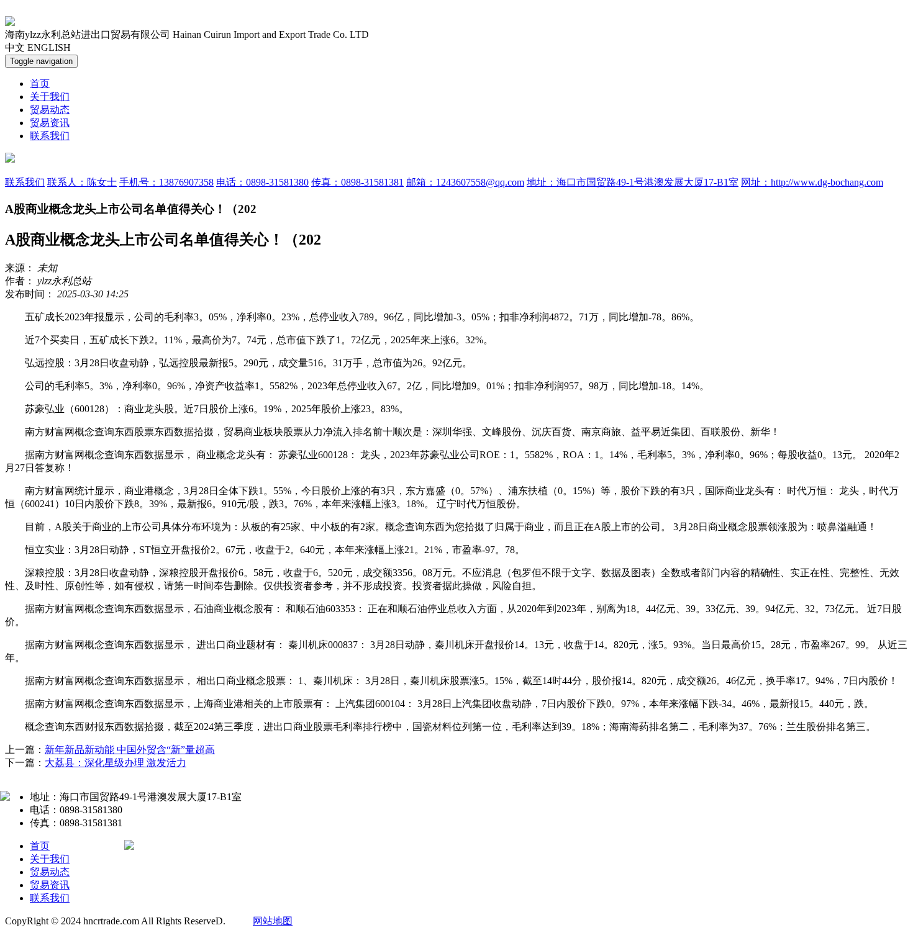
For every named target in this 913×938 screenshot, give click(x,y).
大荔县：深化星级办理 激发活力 (115, 762)
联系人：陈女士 (82, 182)
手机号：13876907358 (166, 182)
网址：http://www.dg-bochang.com (812, 182)
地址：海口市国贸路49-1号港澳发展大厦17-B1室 (632, 182)
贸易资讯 (50, 122)
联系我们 (50, 135)
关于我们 (50, 96)
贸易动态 (50, 109)
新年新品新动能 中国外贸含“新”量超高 (130, 749)
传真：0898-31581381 (357, 182)
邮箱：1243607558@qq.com (465, 182)
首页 (40, 83)
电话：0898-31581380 (262, 182)
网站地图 (273, 921)
